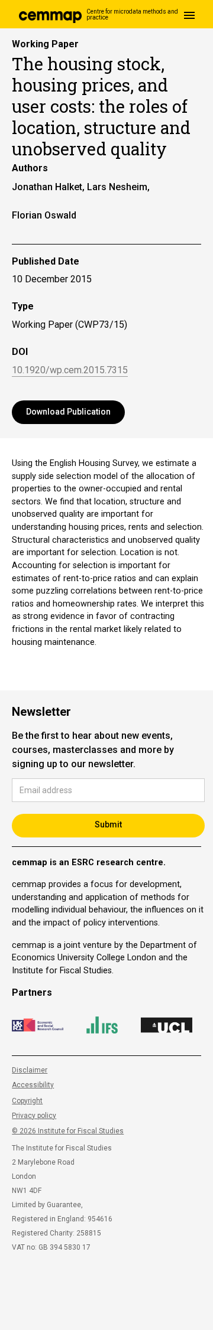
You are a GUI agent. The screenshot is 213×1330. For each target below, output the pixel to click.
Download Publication (68, 411)
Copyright (27, 1101)
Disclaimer (29, 1070)
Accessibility (33, 1085)
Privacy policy (34, 1115)
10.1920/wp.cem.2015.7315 (70, 371)
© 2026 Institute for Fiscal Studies (68, 1131)
